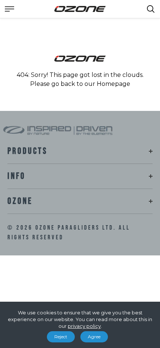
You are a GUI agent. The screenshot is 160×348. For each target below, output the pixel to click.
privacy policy (84, 326)
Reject (60, 336)
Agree (94, 336)
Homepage (113, 83)
